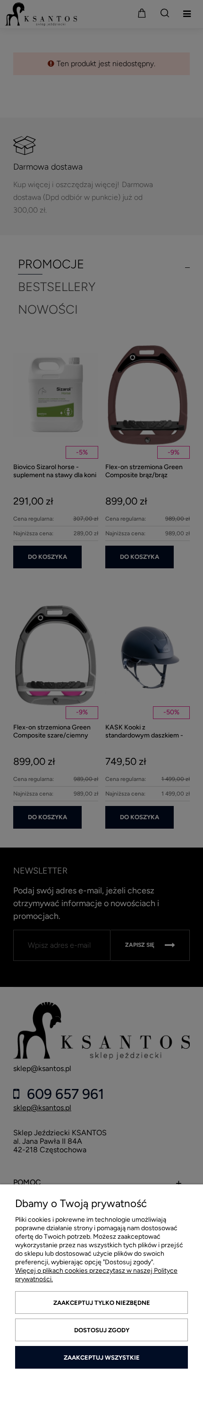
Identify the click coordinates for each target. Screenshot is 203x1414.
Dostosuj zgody (101, 1330)
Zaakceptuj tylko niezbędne (101, 1302)
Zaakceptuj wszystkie (102, 1357)
